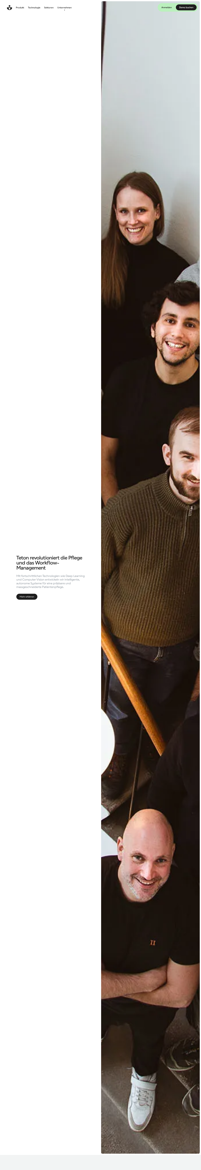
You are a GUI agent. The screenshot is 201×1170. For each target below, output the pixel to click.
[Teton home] (9, 7)
